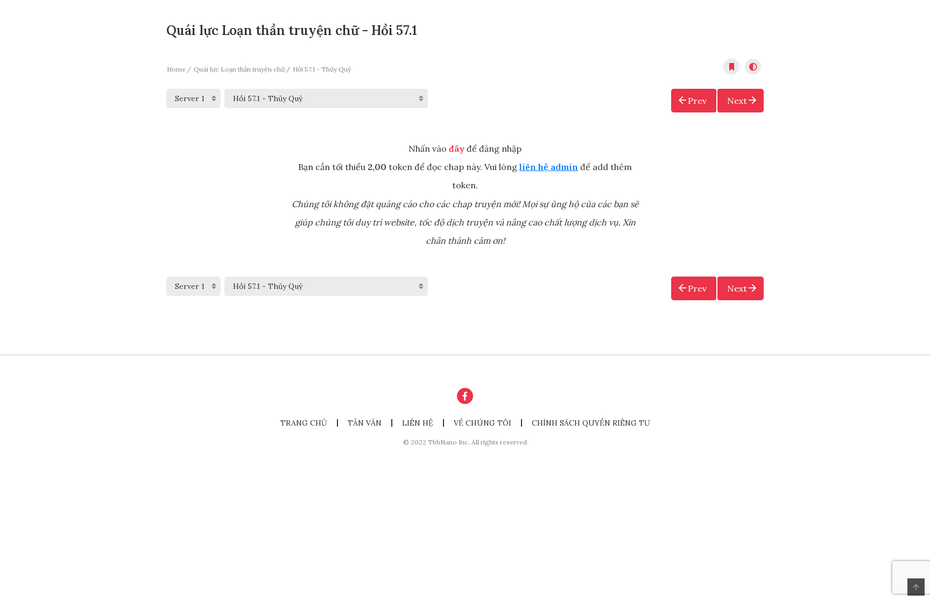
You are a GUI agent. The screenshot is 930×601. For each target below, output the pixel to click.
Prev (697, 100)
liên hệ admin (548, 166)
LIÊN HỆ (417, 423)
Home (176, 69)
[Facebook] (465, 396)
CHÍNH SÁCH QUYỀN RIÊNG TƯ (591, 423)
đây (456, 148)
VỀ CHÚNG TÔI (482, 423)
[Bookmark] (731, 67)
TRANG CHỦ (303, 423)
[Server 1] (193, 98)
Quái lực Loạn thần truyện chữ (239, 69)
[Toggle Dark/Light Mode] (753, 67)
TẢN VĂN (365, 423)
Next (737, 100)
